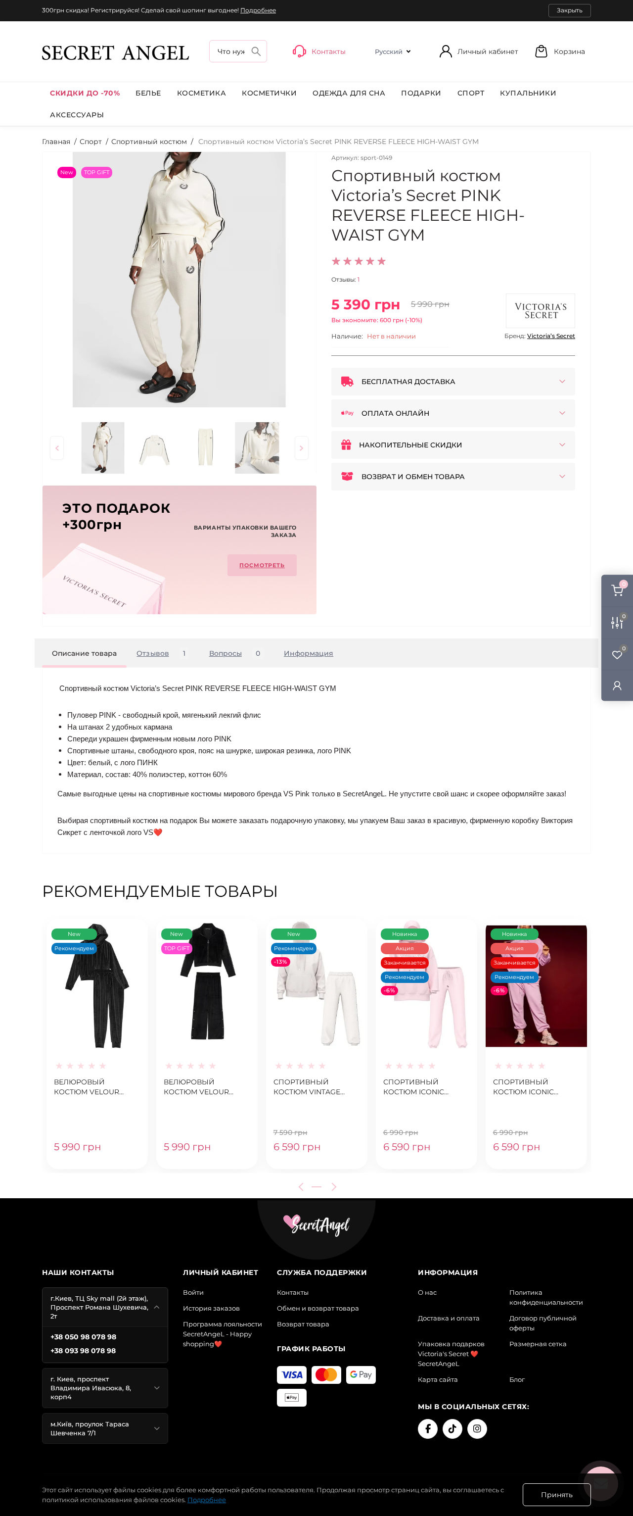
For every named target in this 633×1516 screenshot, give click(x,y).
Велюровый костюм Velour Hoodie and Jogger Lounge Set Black (94, 1087)
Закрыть (570, 10)
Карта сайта (438, 1379)
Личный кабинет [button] (487, 51)
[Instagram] (477, 1429)
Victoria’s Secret (551, 336)
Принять (557, 1494)
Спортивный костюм (149, 141)
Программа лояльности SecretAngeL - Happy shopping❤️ (222, 1334)
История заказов (211, 1308)
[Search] (256, 51)
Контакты (293, 1292)
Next (332, 1187)
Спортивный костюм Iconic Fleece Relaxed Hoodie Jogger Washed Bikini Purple (524, 1087)
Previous (303, 1187)
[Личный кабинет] (617, 685)
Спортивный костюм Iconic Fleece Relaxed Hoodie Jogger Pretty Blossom (416, 1087)
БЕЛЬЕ (148, 93)
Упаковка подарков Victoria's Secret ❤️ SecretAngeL (451, 1354)
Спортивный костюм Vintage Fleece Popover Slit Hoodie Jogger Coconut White (314, 1087)
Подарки (421, 93)
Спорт (471, 93)
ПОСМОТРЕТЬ (262, 565)
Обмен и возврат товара (318, 1308)
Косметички (269, 93)
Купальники (528, 93)
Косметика (201, 93)
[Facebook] (428, 1429)
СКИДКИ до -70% (85, 93)
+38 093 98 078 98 (83, 1350)
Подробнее (258, 10)
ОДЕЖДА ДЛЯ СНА (349, 93)
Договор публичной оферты (543, 1323)
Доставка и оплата (449, 1318)
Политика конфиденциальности (546, 1297)
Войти (193, 1292)
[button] (559, 51)
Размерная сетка (538, 1344)
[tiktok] (452, 1429)
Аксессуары (77, 114)
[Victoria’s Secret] (540, 310)
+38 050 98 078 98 (83, 1336)
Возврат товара (303, 1324)
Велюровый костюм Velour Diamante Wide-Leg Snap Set (202, 1087)
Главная (56, 141)
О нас (427, 1292)
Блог (517, 1379)
